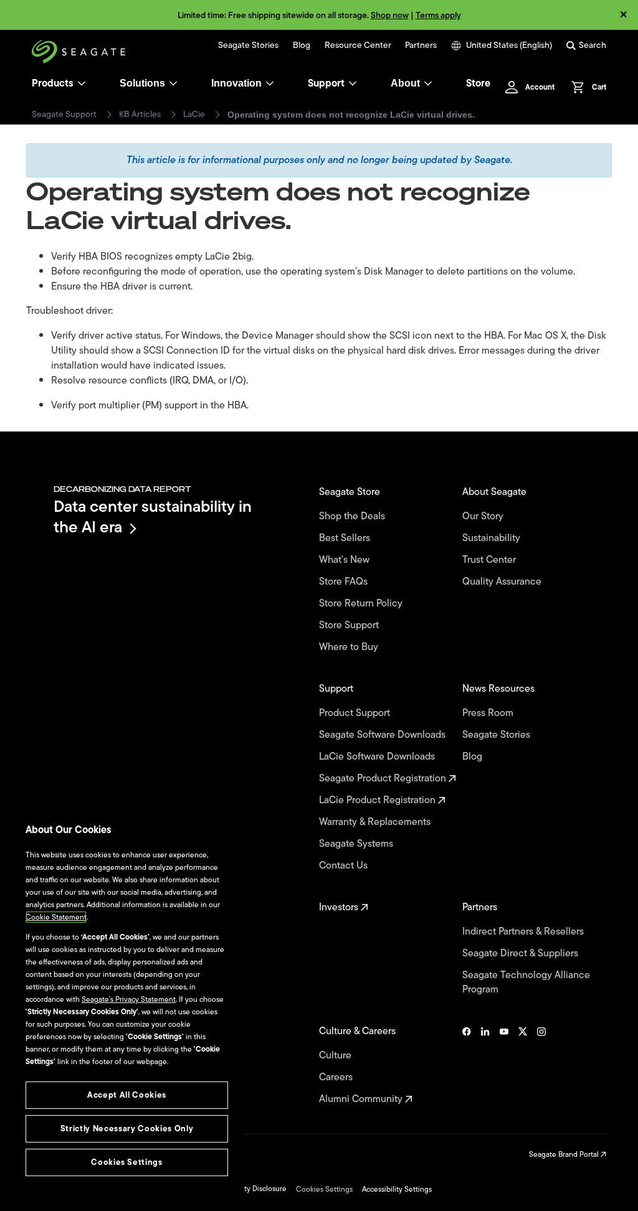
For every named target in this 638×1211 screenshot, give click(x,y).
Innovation (236, 83)
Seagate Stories (248, 45)
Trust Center (490, 560)
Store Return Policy (362, 603)
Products (53, 83)
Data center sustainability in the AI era (153, 516)
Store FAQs (344, 582)
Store (478, 83)
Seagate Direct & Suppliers (521, 953)
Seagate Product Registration (384, 778)
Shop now (390, 15)
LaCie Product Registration (378, 800)
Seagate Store (351, 492)
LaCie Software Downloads (378, 757)
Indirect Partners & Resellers (524, 932)
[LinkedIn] (485, 1065)
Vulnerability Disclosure (248, 1188)
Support (326, 83)
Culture (336, 1055)
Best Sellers (346, 538)
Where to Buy (350, 647)
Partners (421, 45)
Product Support (356, 713)
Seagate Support (64, 115)
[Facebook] (466, 1065)
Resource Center (358, 45)
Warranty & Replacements (376, 822)
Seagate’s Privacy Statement (129, 999)
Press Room (489, 713)
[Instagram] (541, 1065)
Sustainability (492, 538)
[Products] (82, 83)
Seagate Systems (357, 844)
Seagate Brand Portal (565, 1154)
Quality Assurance (503, 582)
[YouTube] (504, 1065)
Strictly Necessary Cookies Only (126, 1128)
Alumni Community (362, 1099)
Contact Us (344, 866)
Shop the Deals (354, 516)
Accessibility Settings (397, 1189)
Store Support (350, 625)
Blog (301, 45)
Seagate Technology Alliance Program (526, 982)
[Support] (353, 83)
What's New (345, 560)
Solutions (142, 83)
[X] (522, 1065)
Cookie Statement (56, 917)
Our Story (484, 516)
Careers (337, 1077)
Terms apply (438, 15)
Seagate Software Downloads (383, 735)
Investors (340, 907)
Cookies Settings (324, 1189)
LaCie (194, 115)
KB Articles (140, 115)
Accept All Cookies (126, 1094)
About (405, 83)
